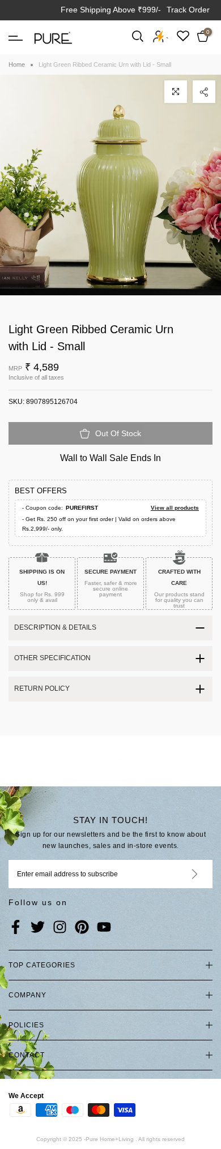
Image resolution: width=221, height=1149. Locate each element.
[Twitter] (38, 928)
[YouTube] (104, 928)
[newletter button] (181, 874)
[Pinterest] (82, 928)
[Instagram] (60, 928)
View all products (175, 508)
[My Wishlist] (183, 36)
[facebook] (15, 928)
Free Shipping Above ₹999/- (111, 9)
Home (16, 64)
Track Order (188, 9)
